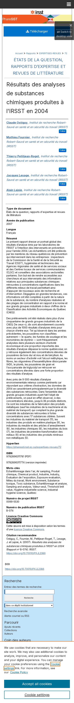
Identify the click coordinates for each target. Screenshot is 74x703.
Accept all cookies (37, 684)
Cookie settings (37, 695)
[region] (37, 672)
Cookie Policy (19, 672)
